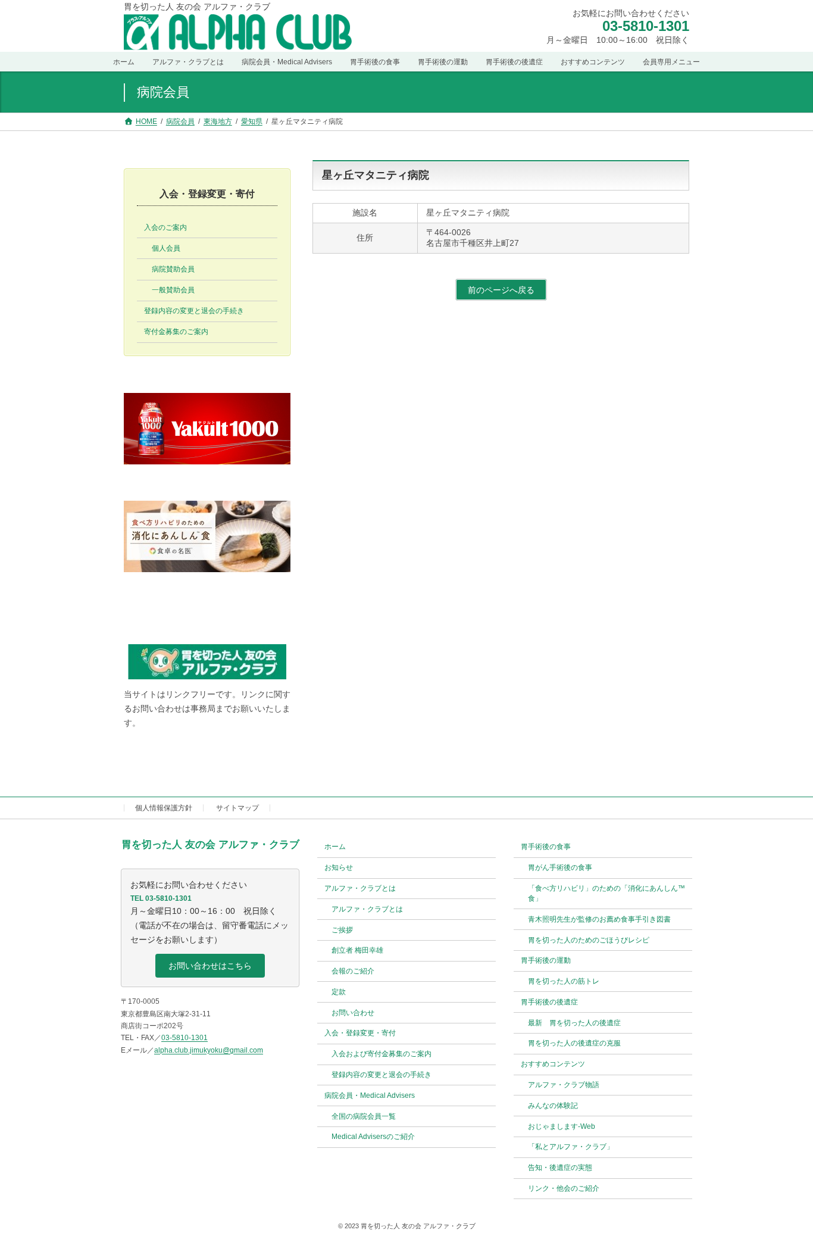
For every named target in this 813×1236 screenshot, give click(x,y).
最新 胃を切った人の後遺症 (574, 1023)
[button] (210, 966)
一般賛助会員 (173, 290)
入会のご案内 (165, 227)
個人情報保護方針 (163, 808)
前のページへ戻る (501, 290)
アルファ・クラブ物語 (563, 1085)
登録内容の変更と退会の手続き (194, 311)
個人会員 (166, 248)
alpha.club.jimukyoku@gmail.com (208, 1050)
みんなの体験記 (553, 1105)
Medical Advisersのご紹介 (373, 1137)
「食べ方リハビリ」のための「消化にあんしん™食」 (606, 893)
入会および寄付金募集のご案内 (381, 1054)
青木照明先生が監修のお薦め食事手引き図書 (599, 919)
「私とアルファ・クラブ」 (571, 1147)
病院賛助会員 (173, 269)
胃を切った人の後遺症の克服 (574, 1044)
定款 (339, 992)
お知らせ (338, 867)
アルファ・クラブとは (367, 909)
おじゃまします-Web (561, 1126)
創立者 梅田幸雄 (357, 951)
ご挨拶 (342, 930)
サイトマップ (237, 808)
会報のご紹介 (353, 971)
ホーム (335, 847)
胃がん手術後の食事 (560, 867)
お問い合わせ (353, 1013)
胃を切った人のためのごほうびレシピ (588, 940)
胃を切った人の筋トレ (563, 981)
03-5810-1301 (645, 26)
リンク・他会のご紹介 (563, 1188)
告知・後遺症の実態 (560, 1167)
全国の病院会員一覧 (364, 1116)
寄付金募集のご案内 (176, 331)
